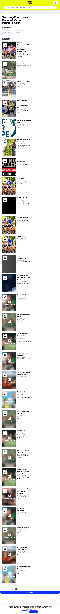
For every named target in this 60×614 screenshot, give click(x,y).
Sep (5, 43)
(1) (10, 32)
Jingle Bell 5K (21, 236)
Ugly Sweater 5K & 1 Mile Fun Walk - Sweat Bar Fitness (23, 278)
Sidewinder (20, 62)
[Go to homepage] (30, 3)
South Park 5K (21, 178)
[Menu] (11, 3)
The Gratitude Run (22, 217)
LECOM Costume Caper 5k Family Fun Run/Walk (23, 472)
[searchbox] (30, 7)
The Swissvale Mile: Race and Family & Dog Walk (23, 491)
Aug (5, 296)
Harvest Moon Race (23, 528)
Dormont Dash (21, 295)
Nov (5, 199)
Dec (5, 237)
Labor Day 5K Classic (23, 81)
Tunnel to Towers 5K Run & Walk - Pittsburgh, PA (23, 336)
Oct (5, 121)
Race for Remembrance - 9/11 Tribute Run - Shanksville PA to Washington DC (23, 47)
